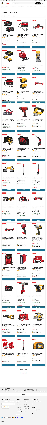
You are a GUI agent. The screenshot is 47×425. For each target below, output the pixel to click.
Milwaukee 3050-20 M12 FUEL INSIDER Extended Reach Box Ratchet (37, 178)
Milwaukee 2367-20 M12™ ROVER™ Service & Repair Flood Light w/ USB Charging (23, 268)
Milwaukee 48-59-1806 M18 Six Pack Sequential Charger (22, 64)
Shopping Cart (26, 408)
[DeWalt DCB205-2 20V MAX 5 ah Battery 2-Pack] (23, 83)
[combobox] (23, 3)
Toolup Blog (43, 0)
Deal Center (3, 7)
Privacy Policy (18, 407)
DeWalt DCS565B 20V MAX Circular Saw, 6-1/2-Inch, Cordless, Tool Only (38, 325)
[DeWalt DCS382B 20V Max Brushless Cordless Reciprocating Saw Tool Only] (9, 317)
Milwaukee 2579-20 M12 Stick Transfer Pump (22, 178)
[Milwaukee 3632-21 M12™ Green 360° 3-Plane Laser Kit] (23, 140)
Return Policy (18, 409)
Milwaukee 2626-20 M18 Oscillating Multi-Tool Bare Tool (37, 92)
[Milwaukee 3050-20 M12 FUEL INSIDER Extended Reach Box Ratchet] (38, 169)
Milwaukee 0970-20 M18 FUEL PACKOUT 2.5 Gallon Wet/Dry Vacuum (7, 92)
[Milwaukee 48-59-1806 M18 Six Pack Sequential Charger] (23, 56)
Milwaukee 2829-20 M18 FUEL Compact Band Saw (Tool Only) (8, 120)
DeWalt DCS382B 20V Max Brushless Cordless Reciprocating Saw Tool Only (8, 325)
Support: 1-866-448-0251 (35, 0)
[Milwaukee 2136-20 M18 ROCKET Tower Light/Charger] (23, 345)
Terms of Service (19, 414)
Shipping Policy (19, 411)
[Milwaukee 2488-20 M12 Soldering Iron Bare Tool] (38, 140)
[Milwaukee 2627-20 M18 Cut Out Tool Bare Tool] (38, 199)
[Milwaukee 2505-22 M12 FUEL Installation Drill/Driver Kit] (38, 259)
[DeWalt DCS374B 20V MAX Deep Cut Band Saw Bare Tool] (9, 169)
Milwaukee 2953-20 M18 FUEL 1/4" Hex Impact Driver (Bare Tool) (23, 238)
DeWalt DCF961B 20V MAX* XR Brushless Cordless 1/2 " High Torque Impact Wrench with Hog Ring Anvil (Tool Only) (38, 239)
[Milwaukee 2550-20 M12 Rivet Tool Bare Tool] (23, 288)
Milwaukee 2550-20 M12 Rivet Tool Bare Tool (23, 296)
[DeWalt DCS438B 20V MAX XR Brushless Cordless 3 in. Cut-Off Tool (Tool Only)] (9, 199)
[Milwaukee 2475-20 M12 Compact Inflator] (9, 259)
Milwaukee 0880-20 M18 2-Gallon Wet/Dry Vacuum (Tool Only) (23, 35)
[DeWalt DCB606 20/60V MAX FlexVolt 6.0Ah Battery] (38, 345)
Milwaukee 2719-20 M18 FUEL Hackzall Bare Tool (37, 35)
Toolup (4, 421)
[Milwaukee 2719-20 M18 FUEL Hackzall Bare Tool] (38, 26)
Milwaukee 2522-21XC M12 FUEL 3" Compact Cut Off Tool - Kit (23, 325)
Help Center (18, 405)
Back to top (23, 394)
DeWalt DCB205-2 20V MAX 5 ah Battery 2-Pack (23, 92)
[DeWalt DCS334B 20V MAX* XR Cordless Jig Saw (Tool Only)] (38, 112)
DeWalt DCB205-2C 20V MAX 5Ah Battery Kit (8, 64)
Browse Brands (26, 406)
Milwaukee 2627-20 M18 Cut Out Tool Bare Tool (38, 207)
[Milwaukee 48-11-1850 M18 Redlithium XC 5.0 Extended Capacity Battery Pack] (9, 288)
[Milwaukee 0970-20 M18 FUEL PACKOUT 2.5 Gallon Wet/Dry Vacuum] (9, 83)
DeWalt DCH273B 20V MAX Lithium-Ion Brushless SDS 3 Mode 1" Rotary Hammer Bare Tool (38, 297)
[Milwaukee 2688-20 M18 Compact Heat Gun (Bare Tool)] (23, 112)
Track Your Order (27, 401)
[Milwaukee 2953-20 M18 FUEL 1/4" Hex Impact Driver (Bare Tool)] (23, 230)
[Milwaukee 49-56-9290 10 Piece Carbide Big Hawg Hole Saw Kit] (9, 345)
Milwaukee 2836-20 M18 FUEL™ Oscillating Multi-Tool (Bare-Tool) (8, 238)
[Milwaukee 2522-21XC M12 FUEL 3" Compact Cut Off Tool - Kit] (23, 317)
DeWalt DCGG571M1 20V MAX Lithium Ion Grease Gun (7, 149)
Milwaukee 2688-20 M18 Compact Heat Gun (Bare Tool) (23, 120)
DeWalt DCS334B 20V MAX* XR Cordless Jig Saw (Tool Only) (37, 120)
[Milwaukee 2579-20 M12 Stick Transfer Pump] (23, 169)
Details (14, 0)
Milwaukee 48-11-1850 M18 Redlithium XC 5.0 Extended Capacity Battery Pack (7, 297)
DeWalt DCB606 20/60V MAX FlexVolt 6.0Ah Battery (37, 354)
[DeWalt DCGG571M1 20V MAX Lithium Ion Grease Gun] (9, 140)
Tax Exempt (18, 412)
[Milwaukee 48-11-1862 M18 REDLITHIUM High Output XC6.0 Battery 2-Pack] (9, 26)
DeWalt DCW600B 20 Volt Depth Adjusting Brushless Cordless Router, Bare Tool (38, 65)
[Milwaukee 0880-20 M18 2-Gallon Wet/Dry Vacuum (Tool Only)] (23, 26)
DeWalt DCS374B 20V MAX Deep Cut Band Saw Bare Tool (8, 178)
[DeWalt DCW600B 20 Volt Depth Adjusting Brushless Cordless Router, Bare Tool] (38, 56)
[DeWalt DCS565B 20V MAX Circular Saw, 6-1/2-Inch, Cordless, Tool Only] (38, 317)
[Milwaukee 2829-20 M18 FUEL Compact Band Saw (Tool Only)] (9, 112)
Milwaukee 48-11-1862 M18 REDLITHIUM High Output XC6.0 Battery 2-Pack (8, 35)
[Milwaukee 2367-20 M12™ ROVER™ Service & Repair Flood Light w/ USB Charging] (23, 259)
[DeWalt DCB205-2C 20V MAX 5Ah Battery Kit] (9, 56)
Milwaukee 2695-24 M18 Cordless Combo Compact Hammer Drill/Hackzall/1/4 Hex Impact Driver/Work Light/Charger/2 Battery (23, 208)
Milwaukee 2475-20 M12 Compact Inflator (8, 268)
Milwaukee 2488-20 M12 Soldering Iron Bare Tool (38, 149)
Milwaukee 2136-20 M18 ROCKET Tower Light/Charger (23, 354)
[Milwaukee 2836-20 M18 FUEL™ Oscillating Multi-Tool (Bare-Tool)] (9, 230)
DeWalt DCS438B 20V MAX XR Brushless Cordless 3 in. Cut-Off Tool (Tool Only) (8, 207)
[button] (45, 3)
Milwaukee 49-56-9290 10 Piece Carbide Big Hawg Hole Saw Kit (8, 354)
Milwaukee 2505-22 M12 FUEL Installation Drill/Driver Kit (37, 268)
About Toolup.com (27, 404)
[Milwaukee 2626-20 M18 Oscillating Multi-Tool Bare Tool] (38, 83)
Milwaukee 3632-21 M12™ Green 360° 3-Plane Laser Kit (23, 149)
